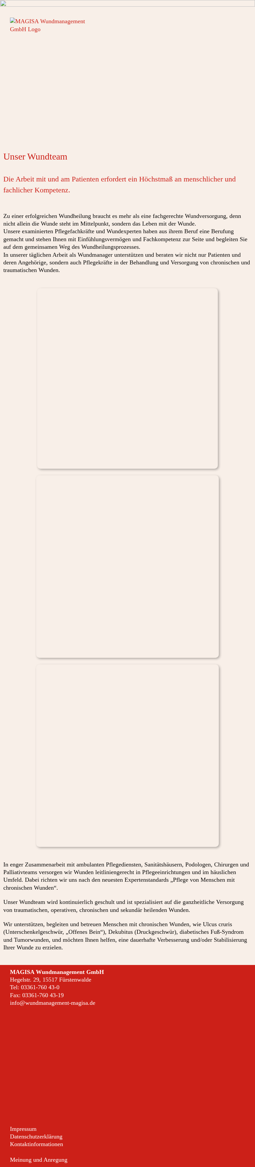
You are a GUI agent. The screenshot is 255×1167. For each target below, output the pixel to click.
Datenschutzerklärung (36, 1136)
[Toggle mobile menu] (242, 21)
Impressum (23, 1129)
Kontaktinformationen (36, 1144)
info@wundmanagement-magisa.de (52, 1002)
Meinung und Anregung (38, 1159)
